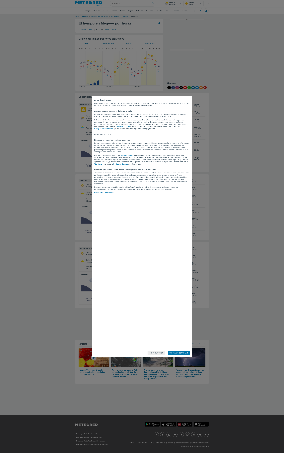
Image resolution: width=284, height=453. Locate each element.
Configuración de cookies (103, 129)
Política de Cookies (122, 126)
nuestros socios (127, 155)
